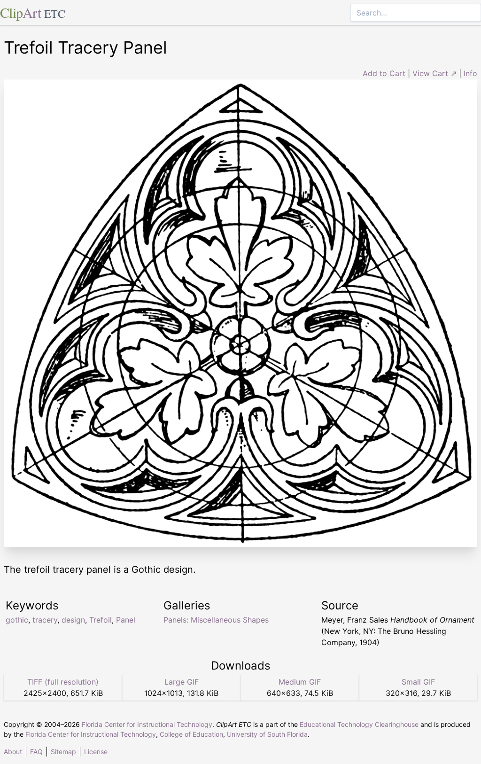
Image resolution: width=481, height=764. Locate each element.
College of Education (191, 734)
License (96, 752)
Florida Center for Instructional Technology (147, 724)
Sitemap (63, 752)
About (13, 752)
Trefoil (100, 619)
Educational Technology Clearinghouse (359, 724)
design (73, 619)
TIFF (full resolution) (63, 681)
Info (470, 73)
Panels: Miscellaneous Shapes (216, 619)
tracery (44, 619)
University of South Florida (267, 734)
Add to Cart (384, 73)
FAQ (36, 752)
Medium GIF (300, 681)
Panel (125, 619)
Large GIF (181, 681)
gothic (17, 619)
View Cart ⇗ (434, 73)
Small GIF (418, 681)
